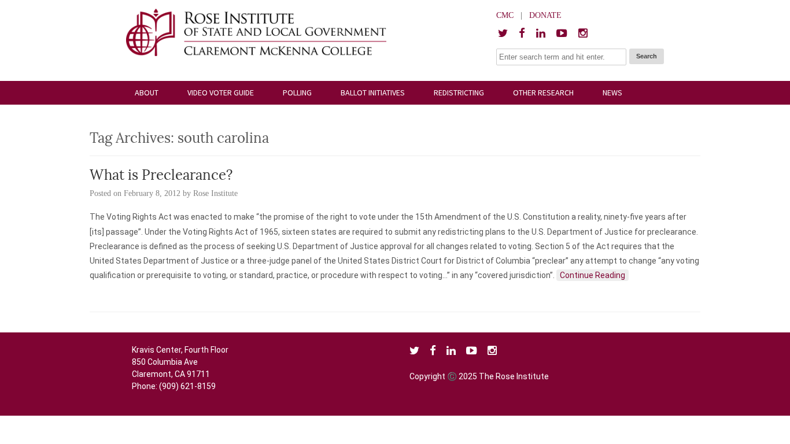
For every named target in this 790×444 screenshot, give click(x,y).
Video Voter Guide (220, 92)
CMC (505, 15)
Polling (297, 92)
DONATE (545, 15)
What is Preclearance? (161, 176)
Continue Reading (592, 275)
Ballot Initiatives (373, 92)
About (146, 92)
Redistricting (459, 92)
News (612, 92)
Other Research (543, 92)
